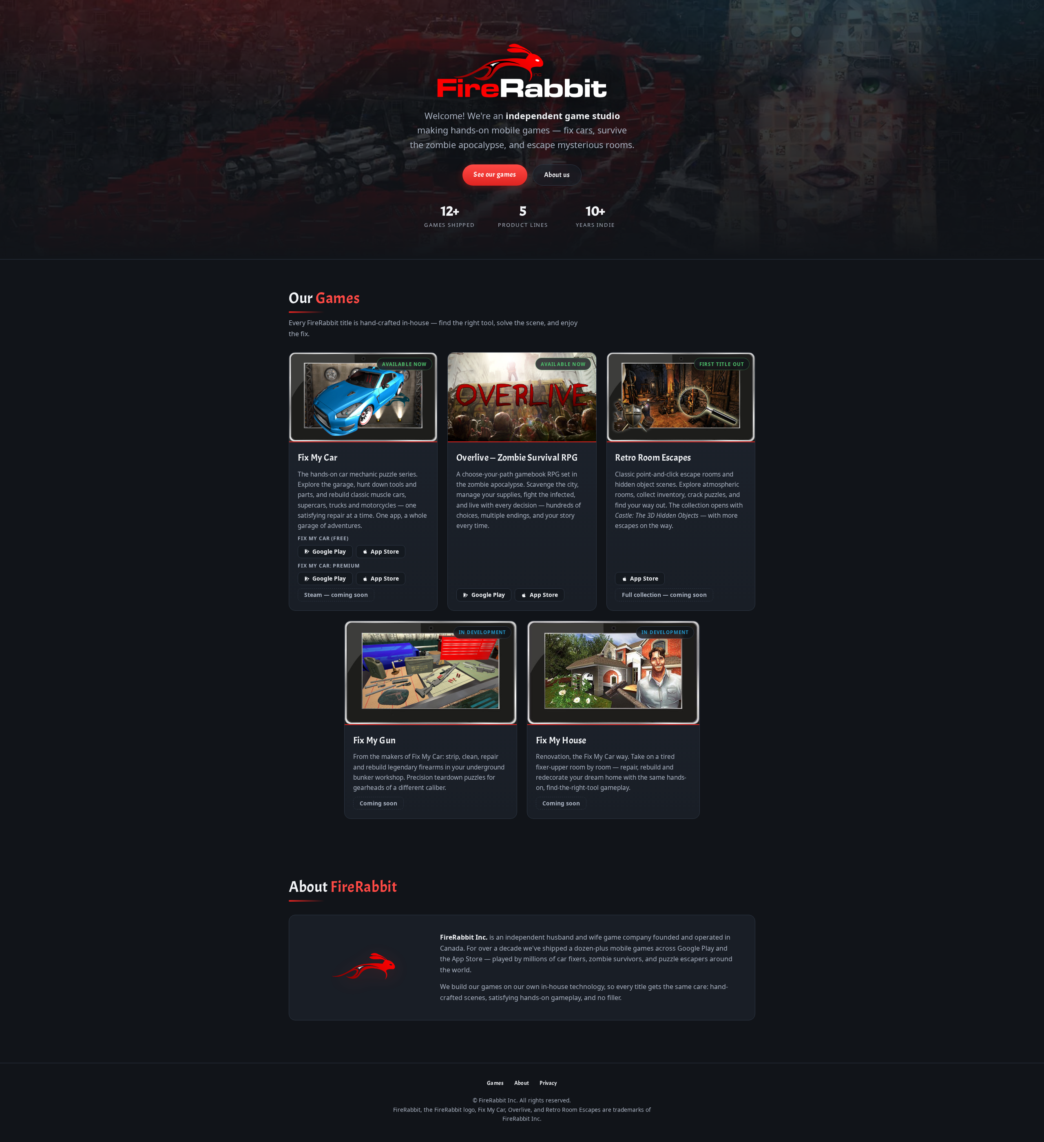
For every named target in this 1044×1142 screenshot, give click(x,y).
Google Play (329, 551)
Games (495, 1083)
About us (557, 175)
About (521, 1083)
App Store (385, 551)
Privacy (548, 1083)
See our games (494, 174)
